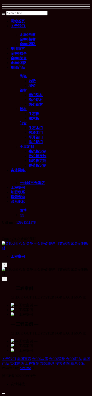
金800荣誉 (57, 359)
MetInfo (25, 368)
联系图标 (78, 363)
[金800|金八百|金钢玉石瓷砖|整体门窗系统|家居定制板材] (46, 248)
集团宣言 (24, 359)
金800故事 (40, 359)
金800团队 (74, 359)
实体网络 (17, 363)
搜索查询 (62, 363)
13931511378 (26, 222)
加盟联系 (47, 363)
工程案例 (32, 363)
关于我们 (9, 359)
